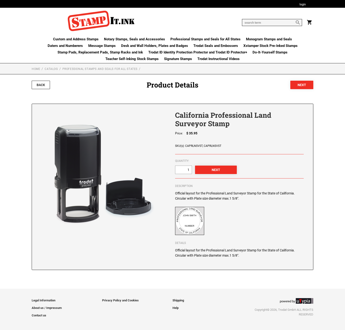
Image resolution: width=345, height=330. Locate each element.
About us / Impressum (47, 308)
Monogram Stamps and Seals (269, 39)
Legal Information (43, 300)
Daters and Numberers (65, 46)
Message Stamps (102, 46)
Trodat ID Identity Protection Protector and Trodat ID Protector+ (197, 52)
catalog (51, 69)
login (302, 4)
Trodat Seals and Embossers (215, 46)
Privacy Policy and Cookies (120, 300)
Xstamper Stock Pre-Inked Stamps (270, 46)
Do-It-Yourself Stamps (270, 52)
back (41, 85)
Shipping (178, 300)
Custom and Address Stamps (76, 39)
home (36, 69)
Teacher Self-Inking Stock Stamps (132, 59)
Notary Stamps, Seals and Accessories (134, 39)
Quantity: (182, 161)
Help (175, 308)
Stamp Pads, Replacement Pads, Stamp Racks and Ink (100, 52)
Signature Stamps (178, 59)
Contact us (39, 315)
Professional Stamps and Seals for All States (205, 39)
